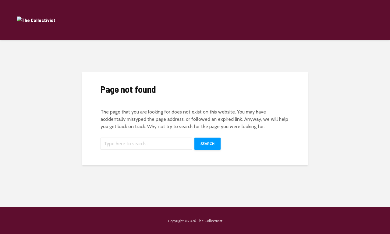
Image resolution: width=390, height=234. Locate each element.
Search (207, 143)
